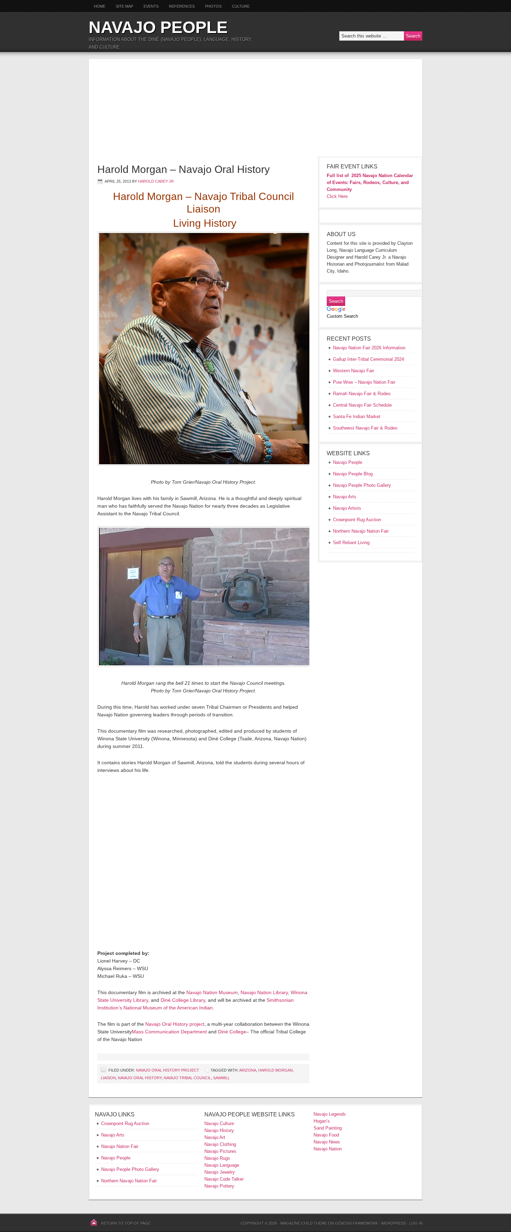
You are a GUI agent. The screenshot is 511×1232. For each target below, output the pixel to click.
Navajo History (219, 1130)
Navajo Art (214, 1137)
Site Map (124, 6)
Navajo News (327, 1141)
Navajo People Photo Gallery (130, 1169)
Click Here (337, 196)
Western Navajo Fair (353, 370)
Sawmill (221, 1078)
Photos (213, 6)
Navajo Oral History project (174, 1024)
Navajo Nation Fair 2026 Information (369, 347)
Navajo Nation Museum (212, 992)
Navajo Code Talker (224, 1179)
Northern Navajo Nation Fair (129, 1180)
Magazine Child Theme (303, 1223)
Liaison (108, 1078)
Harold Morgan (275, 1070)
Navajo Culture (219, 1123)
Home (99, 6)
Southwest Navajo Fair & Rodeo (365, 428)
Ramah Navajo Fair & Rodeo (361, 393)
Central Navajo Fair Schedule (362, 405)
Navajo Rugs (217, 1158)
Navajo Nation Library (264, 992)
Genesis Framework (356, 1223)
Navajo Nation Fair (119, 1146)
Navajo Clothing (220, 1144)
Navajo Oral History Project (167, 1070)
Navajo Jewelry (219, 1172)
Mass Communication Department (169, 1031)
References (182, 6)
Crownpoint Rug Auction (125, 1123)
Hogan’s (322, 1121)
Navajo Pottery (219, 1186)
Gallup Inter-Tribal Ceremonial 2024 (368, 359)
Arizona (247, 1070)
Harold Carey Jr (156, 181)
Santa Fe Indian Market (356, 416)
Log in (415, 1223)
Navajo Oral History (140, 1078)
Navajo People (158, 27)
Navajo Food (327, 1135)
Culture (238, 6)
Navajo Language (221, 1165)
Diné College (232, 1031)
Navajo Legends (330, 1114)
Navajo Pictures (220, 1151)
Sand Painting (328, 1128)
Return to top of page (125, 1223)
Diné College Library (183, 1000)
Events (151, 6)
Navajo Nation (328, 1148)
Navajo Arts (112, 1135)
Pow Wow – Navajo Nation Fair (364, 382)
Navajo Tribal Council (187, 1078)
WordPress (393, 1223)
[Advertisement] (255, 107)
